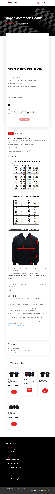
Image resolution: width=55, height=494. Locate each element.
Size (9, 109)
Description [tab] (11, 133)
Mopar (13, 23)
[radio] (9, 105)
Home (7, 23)
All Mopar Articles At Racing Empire (16, 325)
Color (9, 102)
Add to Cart (24, 119)
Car (10, 23)
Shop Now (14, 391)
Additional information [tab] (20, 133)
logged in (16, 352)
